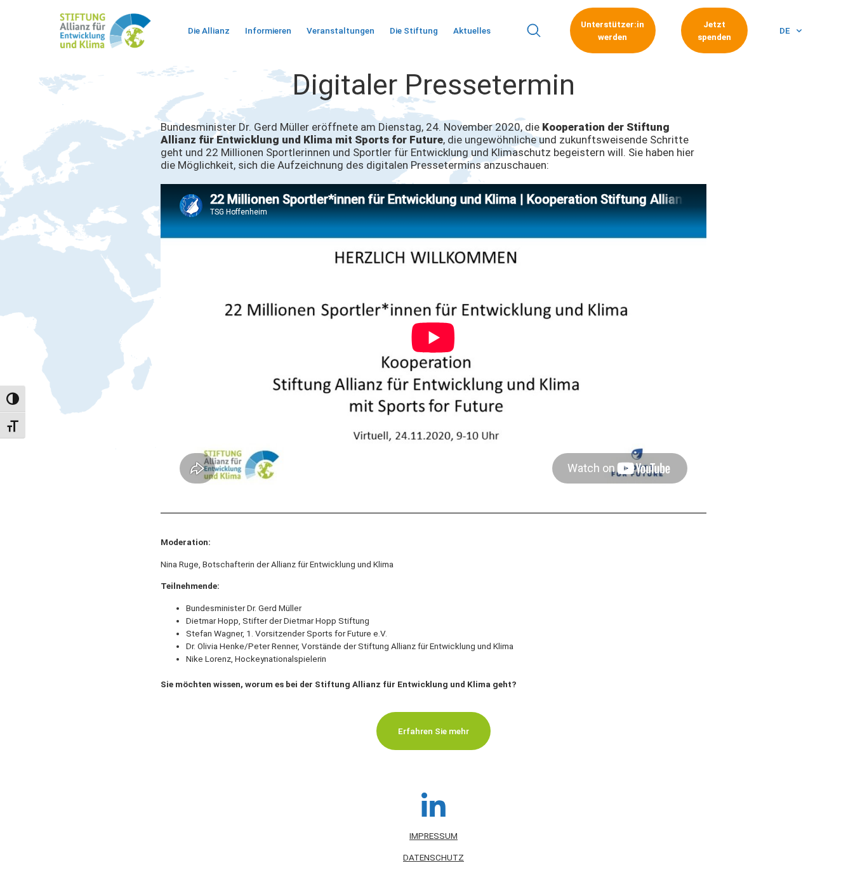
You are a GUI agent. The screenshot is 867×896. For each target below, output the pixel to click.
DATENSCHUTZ (433, 857)
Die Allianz (209, 30)
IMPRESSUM (433, 836)
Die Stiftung (414, 30)
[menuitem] (790, 30)
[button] (533, 30)
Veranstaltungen (340, 30)
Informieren (268, 30)
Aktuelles (472, 30)
